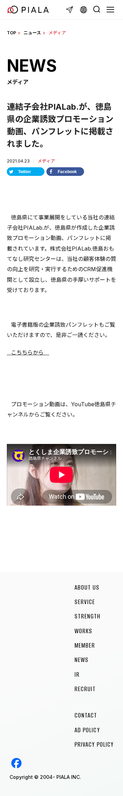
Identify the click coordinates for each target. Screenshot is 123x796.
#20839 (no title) (16, 763)
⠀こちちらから (28, 352)
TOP (11, 32)
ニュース (32, 32)
